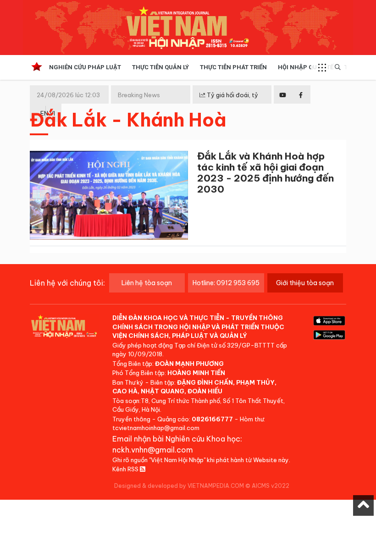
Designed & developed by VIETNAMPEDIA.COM (179, 485)
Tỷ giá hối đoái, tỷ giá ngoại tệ (228, 102)
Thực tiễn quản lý (160, 67)
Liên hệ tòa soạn (147, 283)
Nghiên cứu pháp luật (85, 67)
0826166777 (212, 419)
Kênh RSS (126, 469)
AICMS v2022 (270, 485)
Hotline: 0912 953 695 (226, 283)
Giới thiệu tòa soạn (305, 283)
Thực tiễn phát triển (233, 67)
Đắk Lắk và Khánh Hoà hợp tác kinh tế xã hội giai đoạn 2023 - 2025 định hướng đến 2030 (265, 172)
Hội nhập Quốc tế (305, 67)
